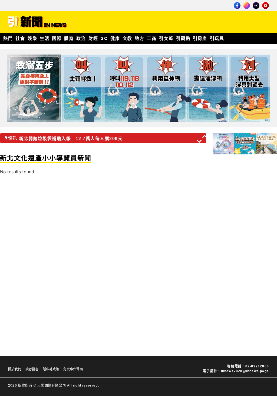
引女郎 (166, 38)
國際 (56, 38)
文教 (127, 38)
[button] (205, 136)
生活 (44, 38)
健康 (115, 38)
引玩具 (217, 38)
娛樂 (32, 38)
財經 (93, 38)
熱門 (8, 38)
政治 (81, 38)
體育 (69, 38)
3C (104, 38)
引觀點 (183, 38)
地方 (139, 38)
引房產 (200, 38)
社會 (20, 38)
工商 (151, 38)
